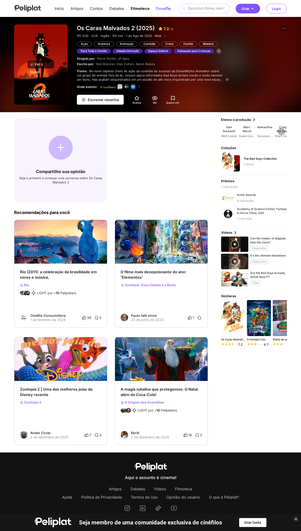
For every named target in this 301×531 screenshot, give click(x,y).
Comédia (149, 44)
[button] (284, 28)
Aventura (104, 44)
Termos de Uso (144, 497)
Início (59, 8)
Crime (169, 44)
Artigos (77, 8)
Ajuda (67, 497)
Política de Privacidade (101, 497)
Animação (127, 44)
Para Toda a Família (94, 51)
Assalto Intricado (127, 51)
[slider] (229, 344)
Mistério (208, 44)
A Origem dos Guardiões (144, 402)
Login (276, 9)
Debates (116, 8)
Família (188, 44)
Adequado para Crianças (193, 51)
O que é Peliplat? (224, 497)
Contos (96, 8)
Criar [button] (246, 9)
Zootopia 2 (32, 402)
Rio (26, 285)
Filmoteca (140, 8)
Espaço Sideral (158, 51)
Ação (84, 44)
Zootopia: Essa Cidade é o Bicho (150, 285)
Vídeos (160, 489)
